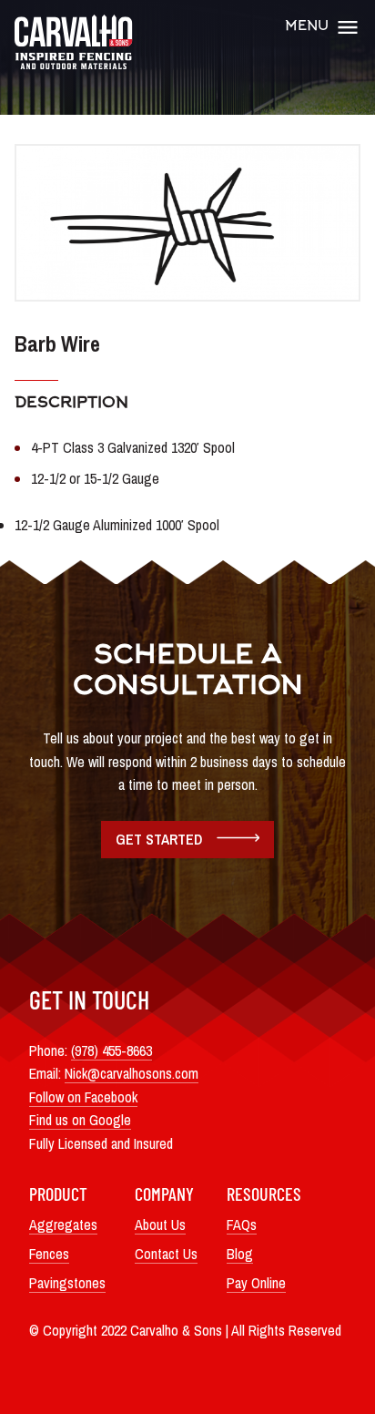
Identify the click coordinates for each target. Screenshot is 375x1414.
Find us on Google (80, 1120)
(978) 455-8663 (111, 1050)
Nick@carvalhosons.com (131, 1073)
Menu (307, 27)
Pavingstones (67, 1283)
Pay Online (256, 1283)
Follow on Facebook (83, 1097)
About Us (160, 1224)
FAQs (242, 1224)
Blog (240, 1254)
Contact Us (166, 1254)
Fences (49, 1254)
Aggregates (63, 1224)
